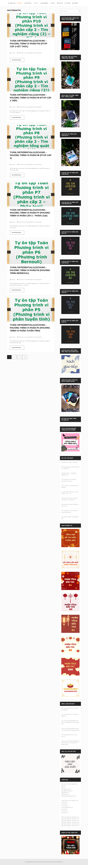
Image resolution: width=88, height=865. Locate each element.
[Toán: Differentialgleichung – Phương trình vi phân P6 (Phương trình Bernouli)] (30, 252)
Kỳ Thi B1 (63, 809)
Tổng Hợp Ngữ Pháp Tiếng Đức (68, 817)
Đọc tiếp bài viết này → (17, 60)
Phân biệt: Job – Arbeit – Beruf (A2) (69, 462)
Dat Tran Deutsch (29, 861)
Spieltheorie (64, 794)
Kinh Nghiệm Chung (65, 790)
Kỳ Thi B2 (63, 810)
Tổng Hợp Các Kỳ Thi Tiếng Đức (68, 800)
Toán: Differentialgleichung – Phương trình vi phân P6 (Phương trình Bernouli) (30, 270)
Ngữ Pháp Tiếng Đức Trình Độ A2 (69, 820)
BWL (62, 787)
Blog (53, 3)
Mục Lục (60, 3)
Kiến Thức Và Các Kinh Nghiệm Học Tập (27, 53)
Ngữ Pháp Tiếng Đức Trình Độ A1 (69, 818)
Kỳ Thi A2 (63, 804)
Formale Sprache (65, 789)
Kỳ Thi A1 (63, 802)
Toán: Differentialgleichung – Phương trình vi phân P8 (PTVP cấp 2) (30, 155)
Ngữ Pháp (28, 3)
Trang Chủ (12, 3)
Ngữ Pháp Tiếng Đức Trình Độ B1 (69, 822)
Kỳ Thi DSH (64, 812)
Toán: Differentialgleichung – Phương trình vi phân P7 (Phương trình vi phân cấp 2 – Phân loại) (30, 213)
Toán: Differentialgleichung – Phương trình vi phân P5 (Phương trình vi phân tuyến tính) (30, 328)
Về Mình (75, 3)
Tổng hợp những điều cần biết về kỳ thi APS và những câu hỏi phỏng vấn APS (70, 742)
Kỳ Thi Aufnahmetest (66, 807)
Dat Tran (13, 53)
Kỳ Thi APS (63, 805)
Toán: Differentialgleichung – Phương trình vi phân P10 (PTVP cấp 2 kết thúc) (28, 43)
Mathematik (39, 53)
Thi (36, 3)
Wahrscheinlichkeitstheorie (67, 796)
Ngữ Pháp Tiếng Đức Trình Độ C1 (69, 825)
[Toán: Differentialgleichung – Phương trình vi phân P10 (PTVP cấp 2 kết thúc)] (30, 25)
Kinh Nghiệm (44, 3)
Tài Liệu (68, 3)
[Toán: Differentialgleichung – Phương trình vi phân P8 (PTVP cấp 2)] (30, 137)
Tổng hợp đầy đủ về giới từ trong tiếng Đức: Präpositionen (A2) (70, 722)
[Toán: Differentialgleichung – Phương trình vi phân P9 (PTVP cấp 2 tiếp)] (30, 79)
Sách (19, 3)
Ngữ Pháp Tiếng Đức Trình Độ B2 (69, 824)
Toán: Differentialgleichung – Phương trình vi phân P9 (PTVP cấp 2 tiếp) (30, 98)
